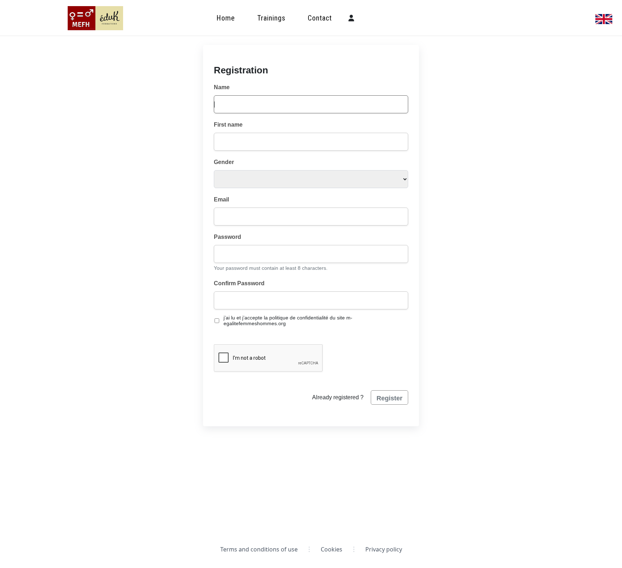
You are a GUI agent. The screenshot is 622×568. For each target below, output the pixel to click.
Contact (320, 18)
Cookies (331, 549)
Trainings (271, 18)
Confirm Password (239, 283)
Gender (224, 162)
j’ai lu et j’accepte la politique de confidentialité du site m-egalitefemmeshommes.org (288, 320)
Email (221, 199)
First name (228, 125)
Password (227, 237)
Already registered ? (338, 397)
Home (225, 18)
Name (222, 87)
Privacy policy (383, 549)
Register (389, 398)
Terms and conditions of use (259, 549)
